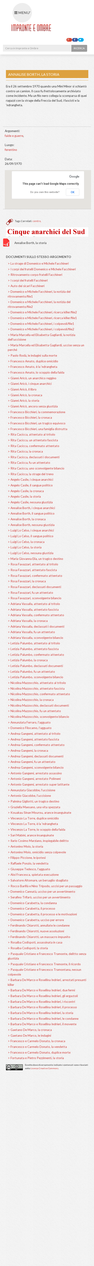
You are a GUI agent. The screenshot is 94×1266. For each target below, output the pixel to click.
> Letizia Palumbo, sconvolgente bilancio (35, 677)
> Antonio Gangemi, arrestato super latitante (38, 784)
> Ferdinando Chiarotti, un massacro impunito (39, 937)
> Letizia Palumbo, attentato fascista (33, 649)
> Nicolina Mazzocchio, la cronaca (31, 700)
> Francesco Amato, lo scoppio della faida (36, 372)
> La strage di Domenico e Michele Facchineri (38, 263)
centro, (37, 221)
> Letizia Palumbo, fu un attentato (31, 671)
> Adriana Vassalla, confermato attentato (36, 615)
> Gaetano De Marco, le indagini (29, 1035)
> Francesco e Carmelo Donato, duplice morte (39, 1052)
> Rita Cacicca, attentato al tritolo (31, 434)
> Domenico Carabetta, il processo (31, 908)
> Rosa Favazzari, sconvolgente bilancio (34, 598)
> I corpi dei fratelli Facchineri (28, 280)
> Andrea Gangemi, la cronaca (28, 750)
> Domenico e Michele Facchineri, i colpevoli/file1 (41, 323)
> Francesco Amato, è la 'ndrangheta (32, 367)
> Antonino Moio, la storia (25, 846)
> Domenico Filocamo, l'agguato (30, 728)
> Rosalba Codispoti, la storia (28, 948)
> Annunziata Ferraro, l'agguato (29, 722)
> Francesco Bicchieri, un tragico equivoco (36, 423)
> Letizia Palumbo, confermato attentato (36, 654)
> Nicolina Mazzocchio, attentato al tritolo (37, 683)
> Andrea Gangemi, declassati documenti (35, 756)
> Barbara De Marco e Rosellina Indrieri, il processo (42, 1007)
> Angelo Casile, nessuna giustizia (30, 502)
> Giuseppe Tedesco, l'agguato (29, 869)
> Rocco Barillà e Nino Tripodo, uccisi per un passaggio (45, 886)
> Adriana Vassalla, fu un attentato (31, 632)
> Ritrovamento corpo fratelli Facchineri (35, 275)
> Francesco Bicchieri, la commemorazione (36, 412)
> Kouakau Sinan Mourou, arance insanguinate (39, 812)
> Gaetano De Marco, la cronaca (30, 1030)
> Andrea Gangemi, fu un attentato (31, 762)
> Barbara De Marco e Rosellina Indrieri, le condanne (43, 1018)
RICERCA (79, 48)
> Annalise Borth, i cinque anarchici (31, 508)
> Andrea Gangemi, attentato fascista (33, 739)
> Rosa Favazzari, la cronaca (27, 581)
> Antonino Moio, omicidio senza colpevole (37, 852)
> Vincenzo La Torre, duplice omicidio (33, 818)
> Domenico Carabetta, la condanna (32, 903)
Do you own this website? (45, 192)
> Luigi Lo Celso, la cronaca (26, 542)
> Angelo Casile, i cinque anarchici (30, 479)
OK (72, 192)
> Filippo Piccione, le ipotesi (27, 857)
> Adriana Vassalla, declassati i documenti (36, 626)
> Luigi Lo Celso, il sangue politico (30, 536)
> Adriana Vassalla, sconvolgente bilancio (35, 638)
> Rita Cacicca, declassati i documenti (34, 457)
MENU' (24, 12)
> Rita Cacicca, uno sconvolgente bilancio (36, 468)
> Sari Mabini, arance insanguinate (31, 835)
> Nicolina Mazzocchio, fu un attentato (34, 711)
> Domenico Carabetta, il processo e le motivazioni (42, 914)
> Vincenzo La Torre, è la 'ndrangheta (33, 824)
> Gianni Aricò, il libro (22, 389)
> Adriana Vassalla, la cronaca (28, 621)
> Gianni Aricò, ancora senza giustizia (33, 406)
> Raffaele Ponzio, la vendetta (28, 863)
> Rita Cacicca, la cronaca (25, 451)
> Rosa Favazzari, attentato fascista (32, 570)
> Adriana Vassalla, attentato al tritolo (34, 604)
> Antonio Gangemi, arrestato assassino (35, 773)
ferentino (11, 150)
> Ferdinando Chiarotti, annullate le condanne (39, 925)
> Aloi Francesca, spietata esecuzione (33, 874)
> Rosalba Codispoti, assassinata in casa (35, 942)
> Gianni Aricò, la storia (23, 400)
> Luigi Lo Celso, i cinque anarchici (31, 530)
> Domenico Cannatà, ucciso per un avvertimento (41, 891)
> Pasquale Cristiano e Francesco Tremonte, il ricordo (44, 964)
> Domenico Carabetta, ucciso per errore (36, 920)
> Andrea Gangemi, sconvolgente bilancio (36, 767)
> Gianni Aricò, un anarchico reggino (32, 378)
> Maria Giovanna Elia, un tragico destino (35, 559)
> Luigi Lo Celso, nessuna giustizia (30, 553)
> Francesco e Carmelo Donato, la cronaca (36, 1041)
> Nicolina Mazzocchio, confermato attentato (39, 694)
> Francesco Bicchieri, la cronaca (30, 417)
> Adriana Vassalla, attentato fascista (33, 609)
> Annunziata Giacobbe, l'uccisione (31, 790)
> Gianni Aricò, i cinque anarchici (30, 383)
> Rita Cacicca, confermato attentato (33, 446)
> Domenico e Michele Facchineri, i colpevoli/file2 (41, 329)
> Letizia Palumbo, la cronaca (28, 660)
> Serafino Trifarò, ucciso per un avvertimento (39, 897)
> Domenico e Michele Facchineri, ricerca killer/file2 (42, 312)
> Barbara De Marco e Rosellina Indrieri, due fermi (41, 990)
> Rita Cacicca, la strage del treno (31, 474)
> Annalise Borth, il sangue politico (31, 513)
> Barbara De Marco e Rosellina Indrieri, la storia (40, 1013)
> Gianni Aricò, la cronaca (25, 395)
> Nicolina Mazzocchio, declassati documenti (38, 705)
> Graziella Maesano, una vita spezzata (34, 807)
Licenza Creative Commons (44, 1068)
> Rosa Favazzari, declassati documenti (34, 587)
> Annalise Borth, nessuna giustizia (31, 525)
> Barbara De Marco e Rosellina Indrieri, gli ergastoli (43, 996)
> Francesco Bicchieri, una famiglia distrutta (37, 429)
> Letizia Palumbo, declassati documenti (35, 666)
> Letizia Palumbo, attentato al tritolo (34, 643)
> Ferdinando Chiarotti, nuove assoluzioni (36, 931)
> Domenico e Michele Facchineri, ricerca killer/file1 (42, 318)
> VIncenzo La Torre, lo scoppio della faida (36, 829)
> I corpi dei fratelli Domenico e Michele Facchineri (42, 269)
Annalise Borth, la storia (30, 243)
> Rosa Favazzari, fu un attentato (30, 592)
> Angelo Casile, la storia (24, 496)
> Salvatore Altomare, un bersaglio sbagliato (38, 880)
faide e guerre (14, 136)
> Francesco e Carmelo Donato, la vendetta (37, 1047)
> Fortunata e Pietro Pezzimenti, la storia (36, 1058)
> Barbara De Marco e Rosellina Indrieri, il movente (42, 1024)
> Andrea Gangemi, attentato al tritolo (34, 733)
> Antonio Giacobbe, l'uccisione (29, 795)
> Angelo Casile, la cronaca (26, 491)
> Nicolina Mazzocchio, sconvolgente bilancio (38, 716)
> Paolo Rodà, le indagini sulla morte (32, 355)
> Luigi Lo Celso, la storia (25, 547)
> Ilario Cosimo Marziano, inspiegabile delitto (38, 841)
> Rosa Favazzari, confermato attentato (35, 575)
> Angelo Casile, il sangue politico (30, 485)
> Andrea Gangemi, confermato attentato (36, 745)
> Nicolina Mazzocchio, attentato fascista (36, 688)
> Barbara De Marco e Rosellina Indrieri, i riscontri (41, 1001)
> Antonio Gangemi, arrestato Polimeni (34, 779)
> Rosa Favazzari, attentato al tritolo (33, 564)
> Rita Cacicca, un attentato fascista (33, 440)
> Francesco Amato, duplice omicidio (33, 361)
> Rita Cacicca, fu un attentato (29, 462)
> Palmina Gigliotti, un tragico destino (33, 801)
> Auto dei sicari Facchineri (26, 286)
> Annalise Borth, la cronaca (27, 519)
